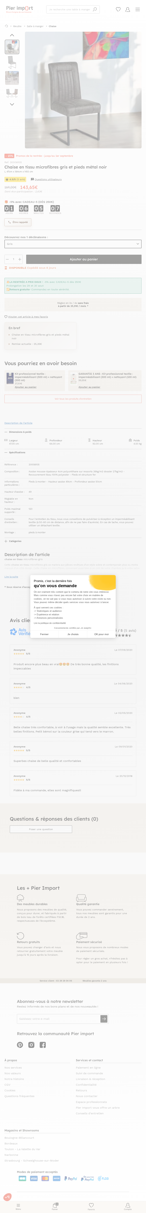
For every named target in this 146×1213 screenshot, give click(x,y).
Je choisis (73, 634)
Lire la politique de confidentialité (50, 623)
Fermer (44, 634)
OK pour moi (101, 634)
